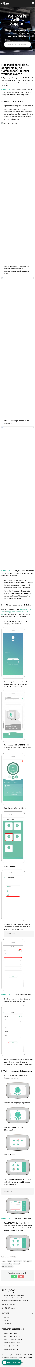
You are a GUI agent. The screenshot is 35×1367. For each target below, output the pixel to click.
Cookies (24, 1362)
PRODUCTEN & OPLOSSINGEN (13, 1329)
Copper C (6, 1317)
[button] (14, 1276)
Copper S (6, 1320)
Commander (7, 1324)
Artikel (9, 1261)
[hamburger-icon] (33, 3)
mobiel (29, 1261)
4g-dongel (17, 1264)
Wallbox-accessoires (10, 1349)
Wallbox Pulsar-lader (10, 1333)
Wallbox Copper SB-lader (11, 1343)
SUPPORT (5, 1313)
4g (24, 1261)
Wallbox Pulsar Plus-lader (11, 1336)
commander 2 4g (7, 1264)
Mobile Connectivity (7, 1266)
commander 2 (17, 1261)
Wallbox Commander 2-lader (12, 1340)
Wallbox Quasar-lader (10, 1346)
